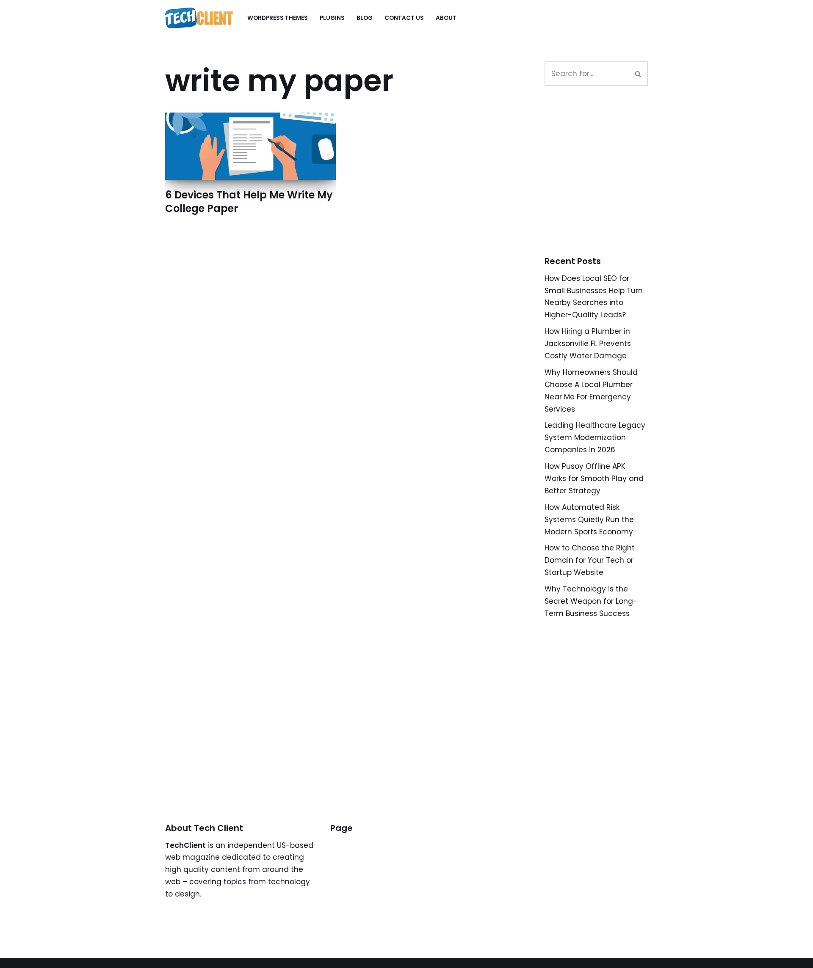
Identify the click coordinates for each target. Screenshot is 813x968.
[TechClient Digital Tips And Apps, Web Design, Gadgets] (199, 18)
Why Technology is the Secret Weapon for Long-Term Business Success (591, 601)
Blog (365, 18)
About (446, 18)
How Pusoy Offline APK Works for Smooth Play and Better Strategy (594, 478)
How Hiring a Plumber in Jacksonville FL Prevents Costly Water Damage (588, 343)
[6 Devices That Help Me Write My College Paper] (250, 146)
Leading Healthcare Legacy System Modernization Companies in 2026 (595, 437)
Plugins (332, 18)
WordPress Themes (277, 18)
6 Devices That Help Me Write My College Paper (249, 201)
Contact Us (404, 18)
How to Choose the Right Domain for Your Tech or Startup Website (590, 560)
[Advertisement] (608, 180)
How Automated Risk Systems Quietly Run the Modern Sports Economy (589, 519)
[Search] (638, 73)
